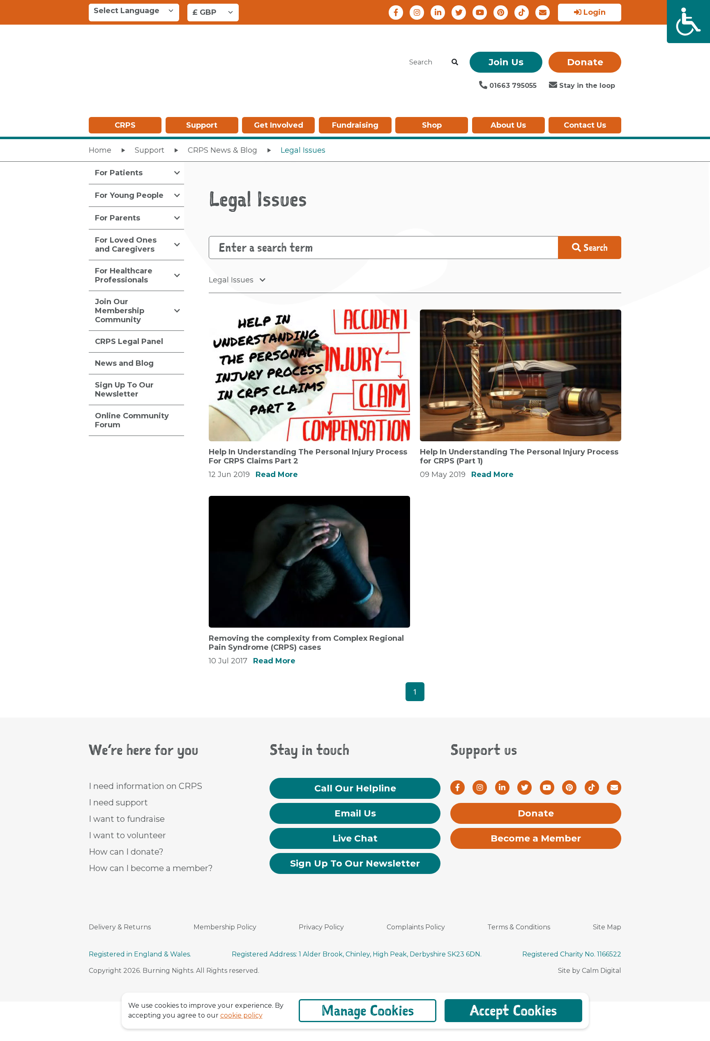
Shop (432, 125)
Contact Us (585, 125)
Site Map (607, 927)
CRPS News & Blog (222, 150)
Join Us (506, 62)
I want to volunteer (127, 835)
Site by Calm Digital (589, 971)
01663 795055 (512, 85)
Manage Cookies (367, 1010)
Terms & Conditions (518, 927)
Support (201, 125)
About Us (508, 125)
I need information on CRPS (145, 786)
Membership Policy (225, 927)
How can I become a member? (151, 868)
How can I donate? (126, 852)
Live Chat (355, 838)
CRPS (125, 125)
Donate (585, 62)
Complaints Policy (416, 927)
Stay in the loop (586, 85)
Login (593, 12)
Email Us (355, 813)
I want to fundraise (127, 819)
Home (100, 150)
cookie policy (241, 1015)
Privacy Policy (321, 927)
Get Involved (278, 125)
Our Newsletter (355, 863)
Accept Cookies (513, 1010)
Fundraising (355, 125)
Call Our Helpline (355, 788)
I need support (118, 802)
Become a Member (536, 838)
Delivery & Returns (120, 927)
